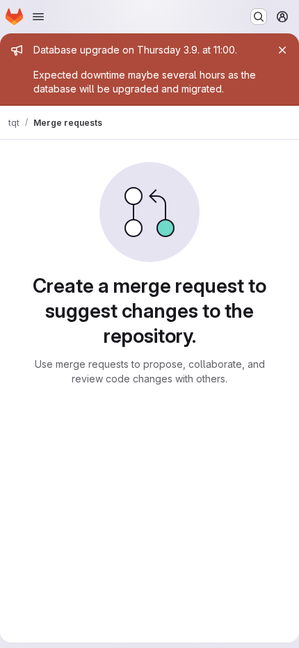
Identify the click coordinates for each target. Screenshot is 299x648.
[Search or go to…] (258, 16)
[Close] (282, 50)
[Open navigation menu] (38, 17)
